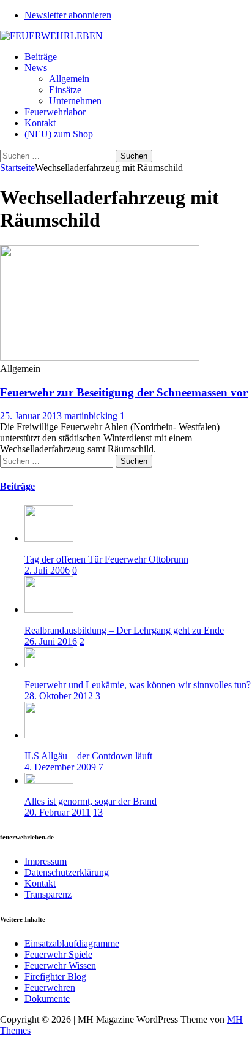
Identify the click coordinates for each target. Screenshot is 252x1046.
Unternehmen (75, 101)
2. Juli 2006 (47, 570)
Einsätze (65, 90)
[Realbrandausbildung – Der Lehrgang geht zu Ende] (48, 609)
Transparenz (48, 894)
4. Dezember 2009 (60, 767)
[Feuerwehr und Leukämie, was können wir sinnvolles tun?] (48, 664)
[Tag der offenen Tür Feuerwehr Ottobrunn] (48, 538)
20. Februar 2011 (57, 812)
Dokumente (47, 998)
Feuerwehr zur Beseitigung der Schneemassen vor (124, 392)
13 (98, 812)
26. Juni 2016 (50, 641)
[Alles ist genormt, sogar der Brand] (48, 780)
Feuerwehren (49, 987)
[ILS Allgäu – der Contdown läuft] (48, 735)
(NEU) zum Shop (58, 134)
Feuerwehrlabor (55, 112)
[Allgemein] (99, 357)
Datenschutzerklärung (66, 872)
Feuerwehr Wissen (60, 965)
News (35, 68)
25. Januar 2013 (31, 416)
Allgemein (69, 79)
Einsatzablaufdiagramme (71, 943)
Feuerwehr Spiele (58, 954)
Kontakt (40, 123)
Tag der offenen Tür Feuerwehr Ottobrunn (106, 559)
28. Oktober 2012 (58, 696)
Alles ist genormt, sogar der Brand (90, 801)
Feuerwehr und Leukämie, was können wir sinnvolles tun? (137, 685)
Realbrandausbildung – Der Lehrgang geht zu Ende (124, 630)
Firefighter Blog (55, 976)
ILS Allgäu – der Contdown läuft (88, 756)
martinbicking (90, 416)
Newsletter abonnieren (67, 15)
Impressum (45, 861)
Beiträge (40, 56)
